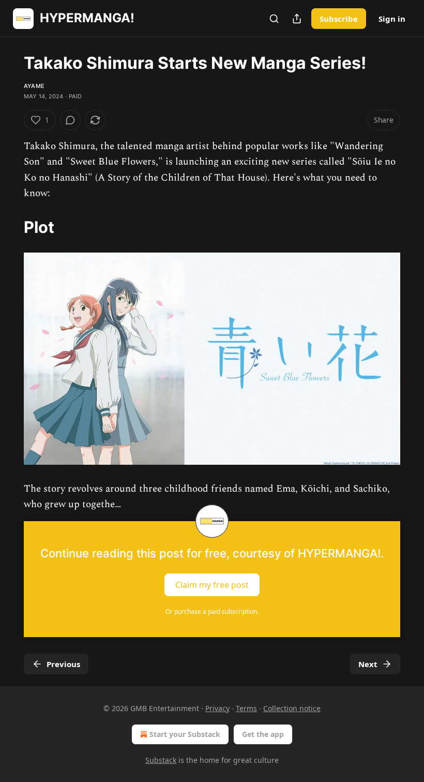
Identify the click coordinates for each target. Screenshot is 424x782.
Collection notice (292, 708)
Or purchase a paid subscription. (212, 611)
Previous (63, 664)
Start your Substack (184, 734)
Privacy (217, 708)
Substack (160, 760)
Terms (246, 708)
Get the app (263, 734)
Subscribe (339, 18)
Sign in (391, 18)
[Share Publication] (296, 18)
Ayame (34, 86)
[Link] (9, 226)
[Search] (274, 18)
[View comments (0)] (70, 120)
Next (367, 664)
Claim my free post (212, 584)
